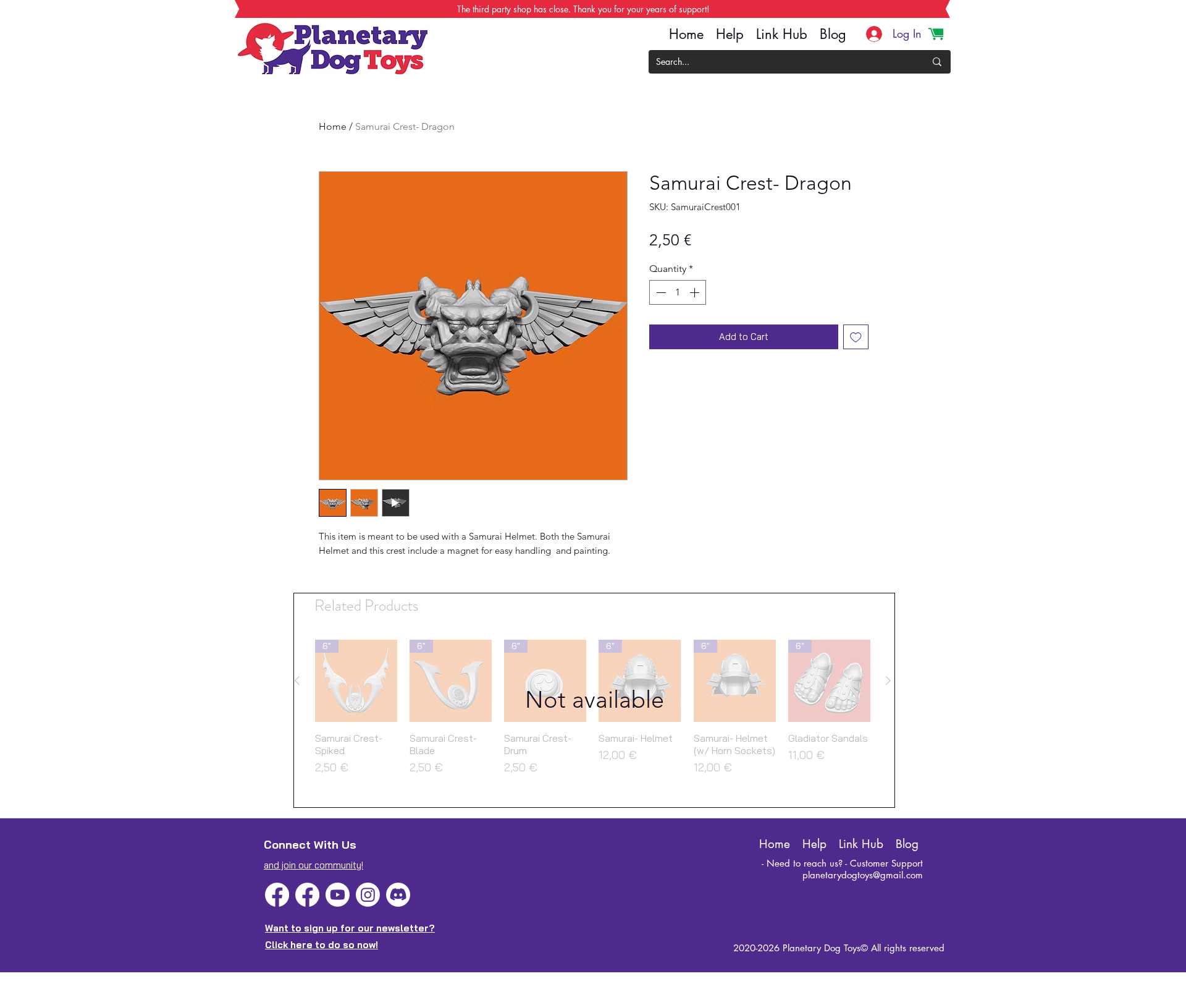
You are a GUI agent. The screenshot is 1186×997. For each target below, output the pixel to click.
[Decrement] (659, 292)
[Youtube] (338, 895)
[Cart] (936, 34)
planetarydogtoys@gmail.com (862, 875)
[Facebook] (277, 895)
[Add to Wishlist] (855, 337)
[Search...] (937, 62)
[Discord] (398, 895)
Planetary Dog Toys (821, 948)
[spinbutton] (677, 292)
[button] (594, 700)
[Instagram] (368, 895)
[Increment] (695, 292)
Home (333, 126)
